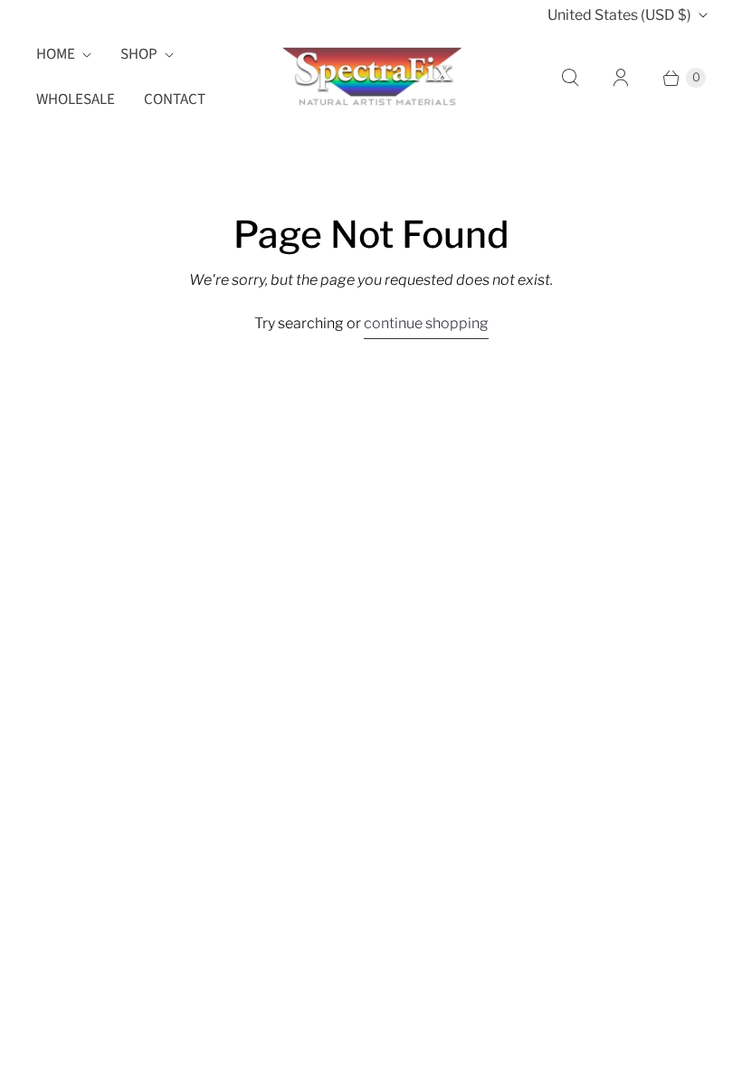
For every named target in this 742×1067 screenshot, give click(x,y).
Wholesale (75, 99)
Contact (174, 99)
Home (55, 54)
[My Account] (620, 77)
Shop (138, 54)
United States (619, 15)
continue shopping (426, 323)
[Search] (570, 77)
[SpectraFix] (371, 77)
